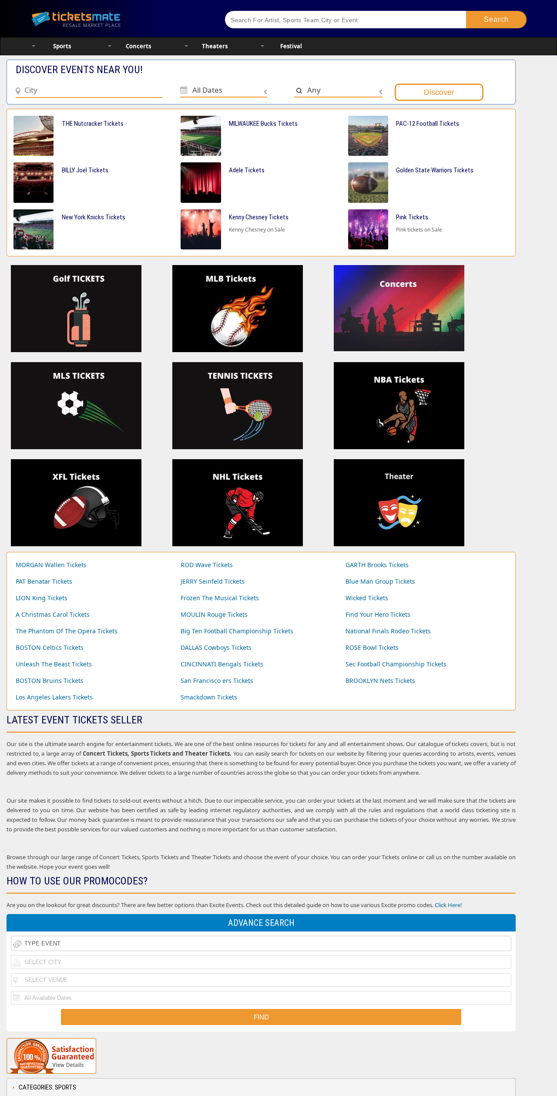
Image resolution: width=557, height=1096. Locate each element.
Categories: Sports (47, 1087)
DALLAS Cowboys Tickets (216, 647)
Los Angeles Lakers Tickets (54, 697)
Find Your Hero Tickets (378, 614)
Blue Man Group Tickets (380, 581)
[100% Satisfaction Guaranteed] (51, 1056)
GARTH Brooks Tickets (377, 565)
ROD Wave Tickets (207, 565)
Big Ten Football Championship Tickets (237, 631)
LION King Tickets (41, 598)
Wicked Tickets (367, 598)
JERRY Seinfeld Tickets (213, 581)
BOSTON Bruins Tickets (50, 680)
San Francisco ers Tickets (217, 680)
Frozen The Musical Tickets (220, 598)
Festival (291, 46)
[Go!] (496, 19)
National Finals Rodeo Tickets (388, 631)
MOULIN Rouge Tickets (214, 614)
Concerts (138, 46)
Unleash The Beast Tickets (54, 664)
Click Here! (448, 905)
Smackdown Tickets (209, 697)
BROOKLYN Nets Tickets (380, 680)
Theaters (215, 46)
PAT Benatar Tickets (44, 581)
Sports (62, 46)
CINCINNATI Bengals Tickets (222, 664)
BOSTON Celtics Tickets (50, 647)
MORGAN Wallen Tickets (51, 565)
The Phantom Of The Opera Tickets (66, 631)
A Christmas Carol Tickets (53, 614)
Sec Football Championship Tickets (396, 664)
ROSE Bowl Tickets (372, 647)
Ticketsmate (117, 18)
